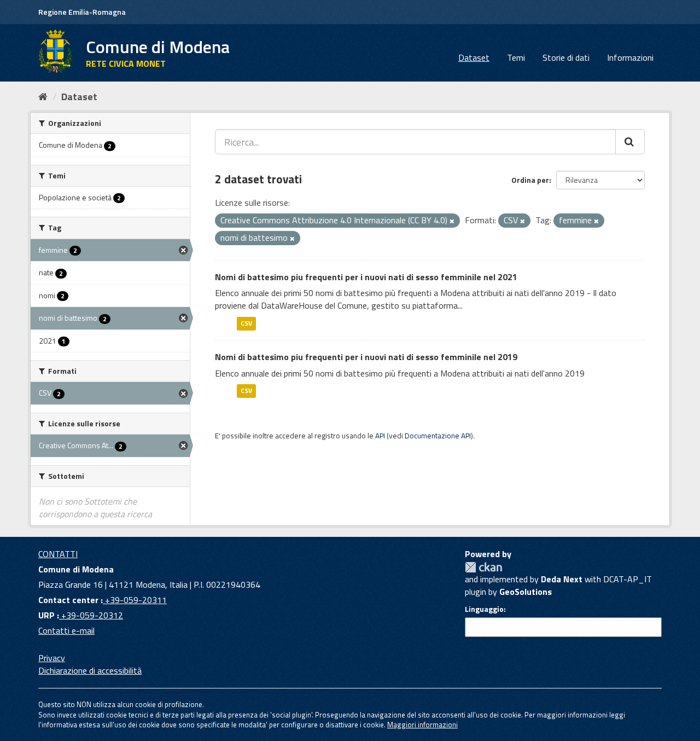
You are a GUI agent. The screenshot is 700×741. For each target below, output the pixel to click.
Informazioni (630, 57)
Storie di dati (566, 57)
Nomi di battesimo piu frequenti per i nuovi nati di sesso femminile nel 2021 (366, 276)
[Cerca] (630, 141)
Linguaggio (484, 609)
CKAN (483, 567)
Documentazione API (438, 435)
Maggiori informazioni (422, 724)
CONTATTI (58, 553)
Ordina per (530, 180)
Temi (516, 57)
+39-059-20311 (135, 599)
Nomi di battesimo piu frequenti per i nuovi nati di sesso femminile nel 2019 (366, 356)
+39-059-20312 (91, 615)
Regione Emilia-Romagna (82, 12)
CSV (246, 323)
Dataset (473, 57)
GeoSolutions (525, 591)
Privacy (51, 657)
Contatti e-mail (66, 630)
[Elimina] (452, 221)
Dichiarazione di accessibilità (90, 670)
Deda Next (561, 579)
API (380, 435)
